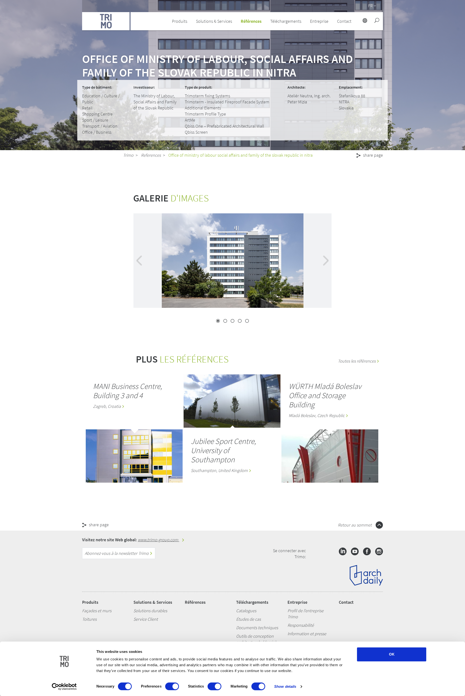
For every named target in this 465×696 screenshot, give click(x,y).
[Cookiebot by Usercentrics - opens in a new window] (64, 686)
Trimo (128, 155)
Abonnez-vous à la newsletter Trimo (117, 553)
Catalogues (246, 610)
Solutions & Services (152, 602)
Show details (285, 686)
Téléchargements (252, 602)
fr (370, 6)
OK (392, 654)
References (151, 155)
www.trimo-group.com (158, 539)
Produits (90, 602)
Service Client (145, 619)
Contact (346, 602)
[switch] (172, 686)
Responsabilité (300, 625)
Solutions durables (150, 610)
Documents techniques (257, 627)
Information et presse (306, 633)
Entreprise (297, 602)
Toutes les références (357, 361)
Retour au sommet (355, 525)
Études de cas (248, 619)
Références (251, 21)
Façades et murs (96, 610)
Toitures (89, 619)
